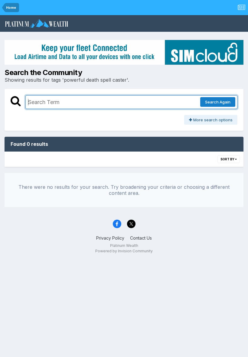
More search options (212, 119)
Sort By (227, 159)
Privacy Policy (110, 238)
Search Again (217, 102)
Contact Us (141, 238)
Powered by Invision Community (124, 251)
